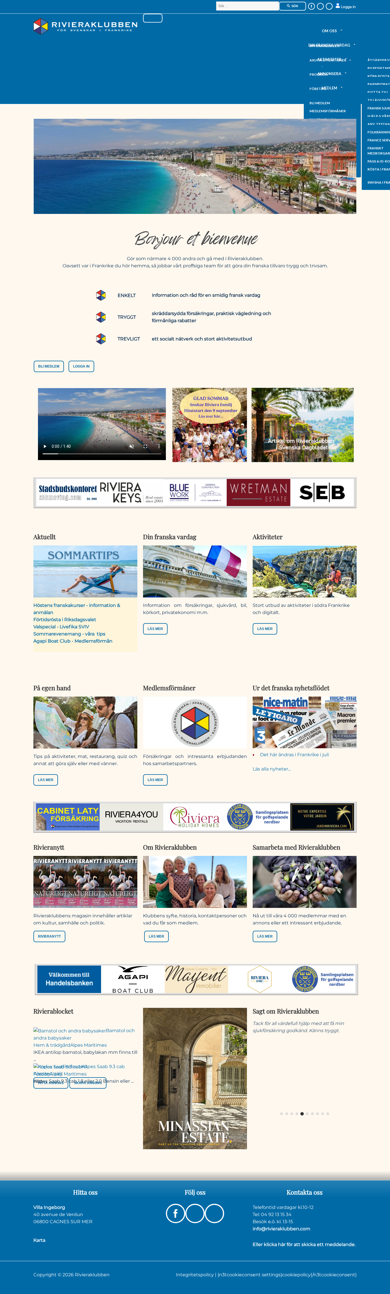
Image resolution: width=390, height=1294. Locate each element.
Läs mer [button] (155, 629)
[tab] (281, 1113)
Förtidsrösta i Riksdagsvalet (64, 619)
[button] (49, 936)
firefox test (75, 1066)
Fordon (41, 1074)
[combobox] (247, 6)
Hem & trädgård (51, 1045)
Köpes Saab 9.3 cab (103, 1066)
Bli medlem (319, 103)
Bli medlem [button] (48, 366)
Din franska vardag (329, 45)
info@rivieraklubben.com (281, 1228)
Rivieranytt (49, 936)
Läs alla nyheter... (272, 769)
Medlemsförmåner (327, 111)
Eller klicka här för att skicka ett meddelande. (304, 1244)
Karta (39, 1240)
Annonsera (329, 73)
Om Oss (329, 31)
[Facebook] (311, 6)
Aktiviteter (329, 59)
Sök (294, 6)
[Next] (347, 1064)
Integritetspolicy (195, 1274)
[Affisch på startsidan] (195, 1078)
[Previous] (262, 1064)
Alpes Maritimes (88, 1045)
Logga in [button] (81, 366)
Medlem (329, 88)
